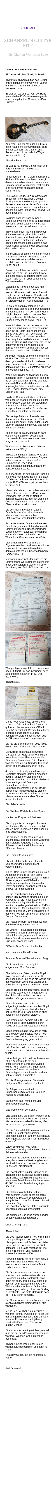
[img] (28, 16)
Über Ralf (28, 28)
